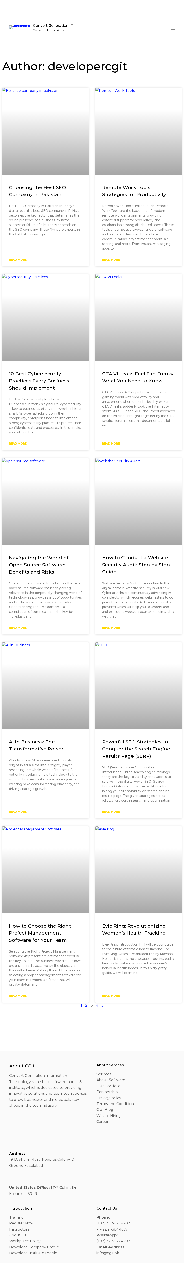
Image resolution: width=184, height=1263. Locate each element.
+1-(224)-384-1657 (112, 1229)
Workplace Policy (25, 1241)
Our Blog (104, 1110)
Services (103, 1074)
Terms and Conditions (115, 1104)
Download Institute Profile (33, 1253)
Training (16, 1217)
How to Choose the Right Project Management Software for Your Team (40, 933)
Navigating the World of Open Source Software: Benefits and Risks (38, 565)
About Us (17, 1235)
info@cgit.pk (107, 1253)
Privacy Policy (108, 1098)
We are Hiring (108, 1116)
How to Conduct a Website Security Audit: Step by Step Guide (136, 565)
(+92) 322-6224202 (113, 1223)
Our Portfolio (108, 1086)
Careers (103, 1121)
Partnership (107, 1092)
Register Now (21, 1223)
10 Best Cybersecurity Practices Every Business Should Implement (39, 381)
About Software (110, 1080)
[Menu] (173, 28)
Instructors (19, 1229)
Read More (18, 259)
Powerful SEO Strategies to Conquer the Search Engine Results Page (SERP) (136, 749)
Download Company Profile (34, 1247)
